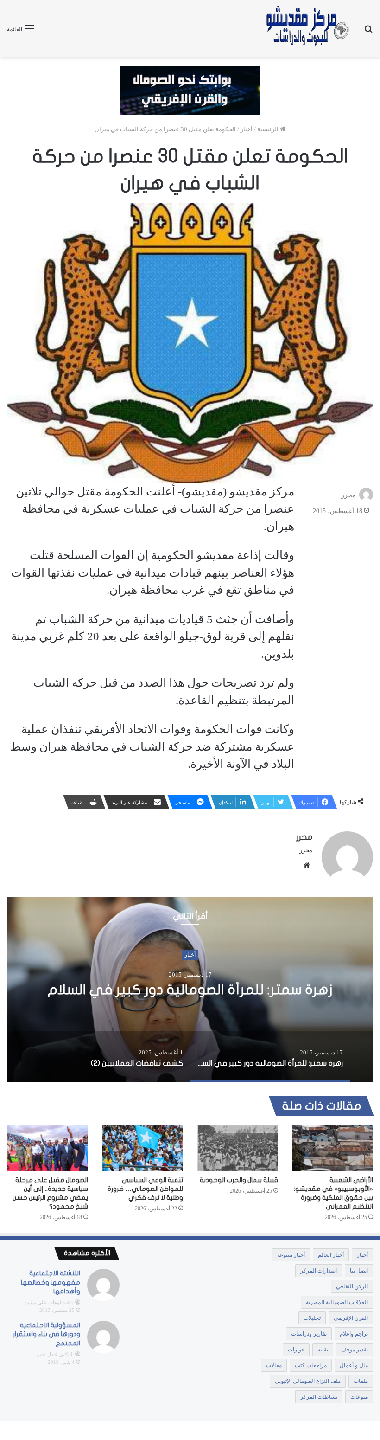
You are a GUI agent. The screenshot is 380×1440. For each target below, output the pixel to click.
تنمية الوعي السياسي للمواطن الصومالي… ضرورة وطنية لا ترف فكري (145, 1188)
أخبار (247, 129)
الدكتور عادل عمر (55, 1354)
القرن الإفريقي (351, 1318)
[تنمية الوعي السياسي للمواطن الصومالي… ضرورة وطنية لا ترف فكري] (142, 1148)
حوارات (296, 1349)
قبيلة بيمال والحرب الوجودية (239, 1179)
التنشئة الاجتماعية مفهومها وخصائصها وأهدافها (50, 1282)
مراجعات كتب (311, 1365)
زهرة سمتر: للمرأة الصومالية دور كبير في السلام (190, 990)
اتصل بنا (359, 1270)
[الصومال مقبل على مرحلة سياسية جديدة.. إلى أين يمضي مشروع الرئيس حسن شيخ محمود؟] (47, 1148)
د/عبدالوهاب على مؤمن (49, 1302)
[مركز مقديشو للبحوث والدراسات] (307, 28)
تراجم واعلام (354, 1334)
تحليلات (312, 1318)
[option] (190, 989)
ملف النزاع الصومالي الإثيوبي (308, 1381)
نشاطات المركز (318, 1397)
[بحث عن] (368, 32)
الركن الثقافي (352, 1286)
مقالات (274, 1365)
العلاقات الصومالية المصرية (337, 1302)
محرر (348, 495)
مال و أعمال (354, 1365)
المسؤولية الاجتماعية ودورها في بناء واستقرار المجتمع (46, 1334)
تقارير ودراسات (309, 1334)
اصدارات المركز (318, 1270)
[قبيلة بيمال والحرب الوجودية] (237, 1148)
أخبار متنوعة (291, 1255)
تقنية (322, 1349)
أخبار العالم (331, 1255)
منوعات (359, 1397)
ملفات (361, 1381)
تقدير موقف (354, 1349)
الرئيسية (268, 129)
